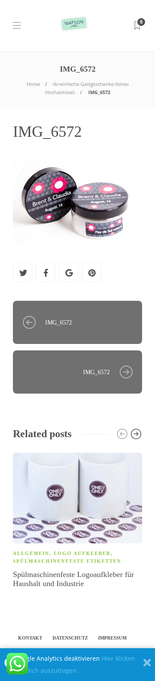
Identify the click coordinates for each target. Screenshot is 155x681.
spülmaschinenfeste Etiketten (67, 561)
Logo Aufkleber (82, 553)
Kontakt (30, 637)
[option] (77, 521)
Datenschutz (70, 637)
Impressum (112, 637)
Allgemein (31, 553)
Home (33, 84)
